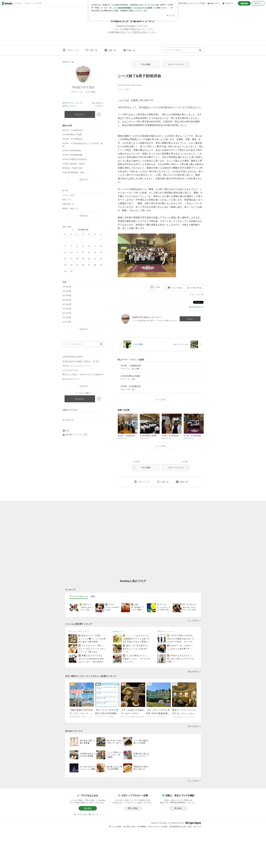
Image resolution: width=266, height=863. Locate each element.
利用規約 (143, 827)
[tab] (79, 596)
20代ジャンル (68, 106)
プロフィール (77, 92)
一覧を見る (83, 179)
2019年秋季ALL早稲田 (72, 134)
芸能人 (93, 596)
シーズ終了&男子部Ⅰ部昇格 (139, 76)
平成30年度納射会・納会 (73, 172)
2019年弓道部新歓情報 (72, 155)
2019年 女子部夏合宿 (72, 139)
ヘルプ (198, 827)
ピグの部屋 (90, 92)
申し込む (178, 808)
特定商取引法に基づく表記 (182, 827)
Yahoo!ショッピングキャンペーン (77, 366)
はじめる (87, 808)
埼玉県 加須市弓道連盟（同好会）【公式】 (81, 361)
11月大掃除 (145, 64)
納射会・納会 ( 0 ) (70, 208)
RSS (68, 430)
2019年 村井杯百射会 (71, 150)
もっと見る (161, 399)
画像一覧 (112, 50)
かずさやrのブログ (70, 370)
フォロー (190, 319)
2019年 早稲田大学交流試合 (74, 159)
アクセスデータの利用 (159, 827)
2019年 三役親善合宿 (72, 130)
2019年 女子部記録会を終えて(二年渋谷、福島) (82, 144)
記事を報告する (198, 307)
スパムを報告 (116, 827)
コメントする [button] (176, 288)
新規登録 (244, 3)
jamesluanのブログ (70, 379)
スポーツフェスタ (176, 64)
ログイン (258, 3)
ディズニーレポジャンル (79, 596)
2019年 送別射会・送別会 (73, 163)
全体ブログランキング (72, 103)
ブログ (126, 89)
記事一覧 (93, 50)
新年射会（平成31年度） (73, 168)
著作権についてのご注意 (76, 434)
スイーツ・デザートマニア (79, 631)
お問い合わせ (130, 827)
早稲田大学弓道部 (83, 87)
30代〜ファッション (165, 631)
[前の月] (73, 229)
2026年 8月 (83, 229)
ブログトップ (72, 50)
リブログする (195, 288)
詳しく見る (132, 808)
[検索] (200, 50)
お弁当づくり (118, 631)
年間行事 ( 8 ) (68, 204)
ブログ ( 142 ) (68, 195)
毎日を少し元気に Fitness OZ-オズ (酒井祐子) (83, 374)
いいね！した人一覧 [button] (196, 294)
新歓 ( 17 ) (66, 199)
